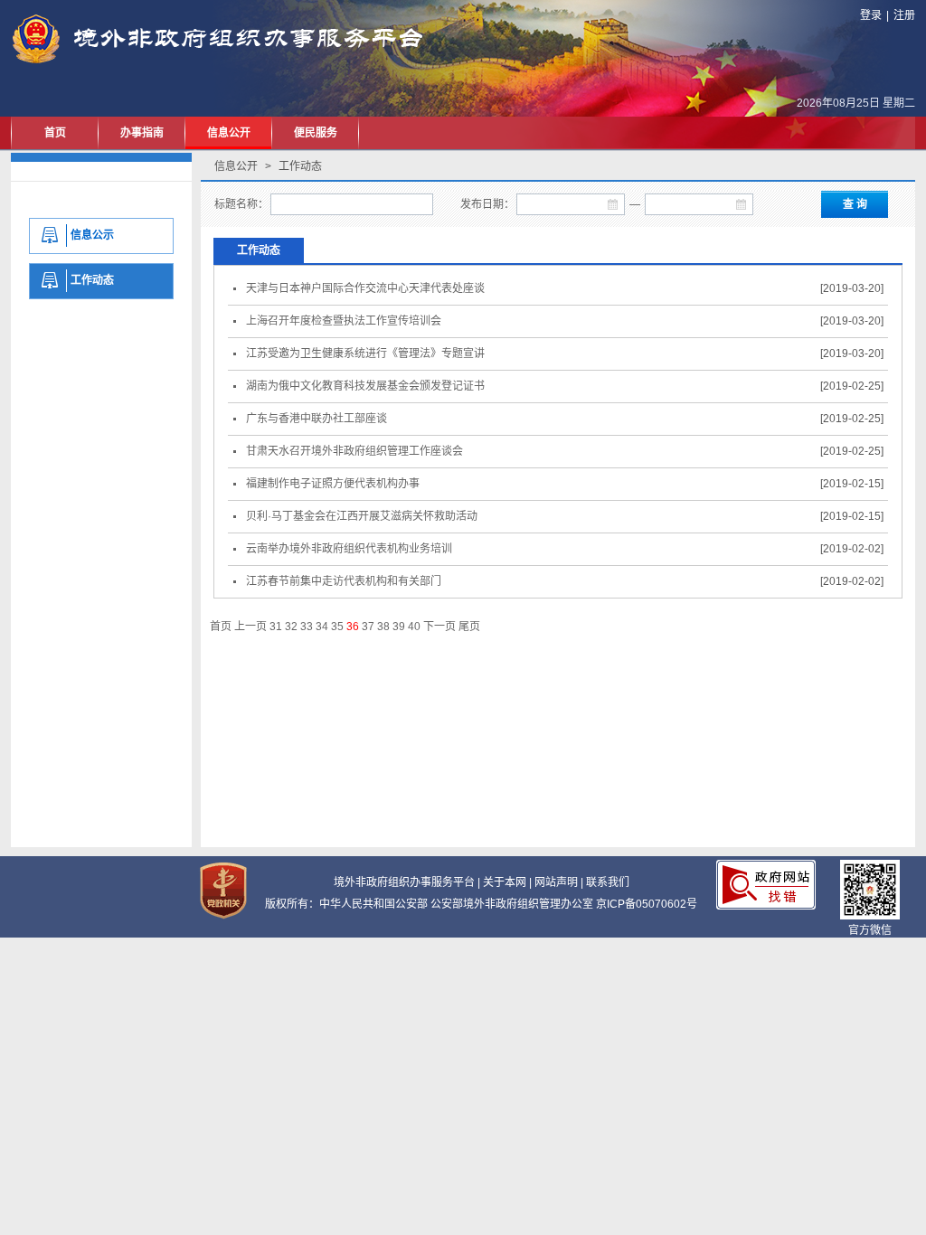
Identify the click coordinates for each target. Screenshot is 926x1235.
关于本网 (504, 882)
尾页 (469, 626)
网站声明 (556, 882)
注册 (904, 15)
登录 (871, 15)
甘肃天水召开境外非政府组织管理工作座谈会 (352, 451)
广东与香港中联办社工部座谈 (314, 418)
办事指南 (142, 133)
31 (275, 626)
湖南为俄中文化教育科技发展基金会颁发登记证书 (363, 386)
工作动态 (258, 250)
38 (383, 626)
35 (337, 626)
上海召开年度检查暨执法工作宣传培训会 (341, 321)
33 (306, 626)
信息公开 (228, 133)
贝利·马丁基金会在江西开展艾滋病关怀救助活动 (359, 516)
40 (414, 626)
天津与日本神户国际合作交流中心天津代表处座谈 (363, 288)
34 (322, 626)
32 (291, 626)
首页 (55, 133)
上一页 (250, 626)
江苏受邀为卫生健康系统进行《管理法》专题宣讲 (363, 353)
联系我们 (607, 882)
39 (398, 626)
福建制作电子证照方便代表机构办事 (330, 483)
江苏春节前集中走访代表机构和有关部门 (341, 581)
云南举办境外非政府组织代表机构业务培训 (346, 548)
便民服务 (315, 133)
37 (368, 626)
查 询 (855, 204)
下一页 (439, 626)
